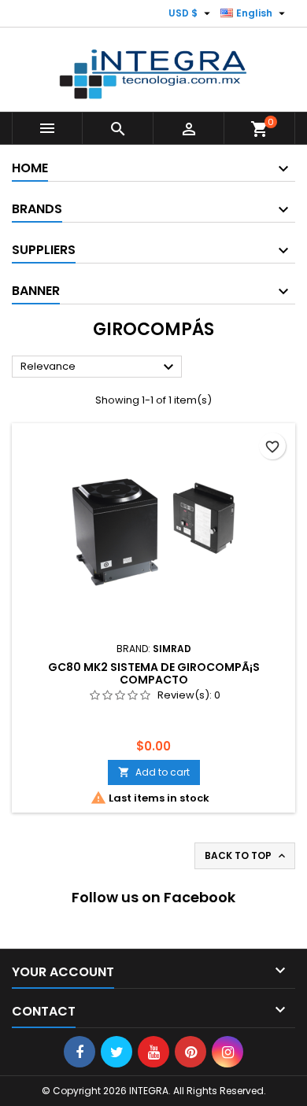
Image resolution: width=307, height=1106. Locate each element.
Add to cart (154, 772)
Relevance (99, 367)
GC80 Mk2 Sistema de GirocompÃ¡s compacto (154, 673)
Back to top (246, 856)
